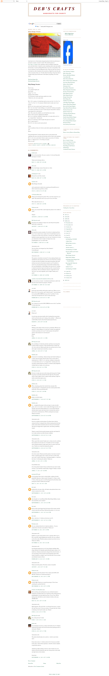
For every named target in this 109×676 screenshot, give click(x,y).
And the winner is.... (70, 247)
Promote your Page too (67, 64)
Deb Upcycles (35, 220)
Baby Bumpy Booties (68, 95)
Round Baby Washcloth (68, 88)
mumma (33, 181)
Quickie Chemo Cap (67, 111)
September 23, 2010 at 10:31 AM (41, 435)
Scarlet (33, 153)
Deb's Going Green (69, 33)
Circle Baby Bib (66, 77)
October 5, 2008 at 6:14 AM (40, 242)
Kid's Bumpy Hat (67, 99)
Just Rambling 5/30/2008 (71, 239)
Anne (33, 230)
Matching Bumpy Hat (33, 79)
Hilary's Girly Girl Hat (68, 84)
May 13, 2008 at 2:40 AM (39, 162)
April (67, 271)
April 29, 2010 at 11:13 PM (39, 338)
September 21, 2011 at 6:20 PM (41, 493)
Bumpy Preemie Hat (67, 97)
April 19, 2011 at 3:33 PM (39, 461)
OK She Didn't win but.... (71, 243)
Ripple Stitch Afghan (70, 257)
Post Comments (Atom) (39, 666)
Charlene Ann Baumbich (37, 589)
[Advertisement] (54, 19)
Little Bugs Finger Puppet (68, 102)
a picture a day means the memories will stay (41, 278)
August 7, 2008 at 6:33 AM (39, 226)
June (67, 235)
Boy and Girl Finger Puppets (69, 106)
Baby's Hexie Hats (67, 73)
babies (34, 145)
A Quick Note (69, 241)
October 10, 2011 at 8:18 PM (40, 529)
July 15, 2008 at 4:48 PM (39, 204)
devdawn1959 (35, 474)
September (68, 229)
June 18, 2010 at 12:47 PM (39, 367)
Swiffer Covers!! (69, 266)
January (68, 277)
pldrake (33, 383)
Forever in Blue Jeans (69, 34)
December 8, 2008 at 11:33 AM (41, 252)
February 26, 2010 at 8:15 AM (41, 297)
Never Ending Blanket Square (69, 120)
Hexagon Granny (67, 122)
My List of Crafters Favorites (69, 142)
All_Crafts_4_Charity (33, 64)
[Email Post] (48, 143)
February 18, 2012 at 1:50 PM (40, 559)
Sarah (33, 623)
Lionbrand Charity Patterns (69, 149)
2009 (66, 219)
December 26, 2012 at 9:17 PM (41, 576)
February (68, 275)
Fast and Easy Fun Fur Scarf (69, 124)
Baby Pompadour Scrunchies (69, 89)
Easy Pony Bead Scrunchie (69, 82)
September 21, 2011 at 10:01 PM (41, 512)
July (67, 233)
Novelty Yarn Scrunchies (68, 91)
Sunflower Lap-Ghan (67, 100)
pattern (48, 145)
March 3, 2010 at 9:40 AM (39, 321)
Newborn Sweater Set (67, 109)
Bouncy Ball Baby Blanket (69, 75)
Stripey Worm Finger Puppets (69, 104)
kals (33, 487)
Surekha (33, 354)
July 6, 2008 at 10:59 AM (39, 191)
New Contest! (69, 245)
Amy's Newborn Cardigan (68, 71)
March (67, 273)
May (67, 237)
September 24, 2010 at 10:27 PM (41, 448)
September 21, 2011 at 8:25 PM (41, 502)
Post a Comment (31, 661)
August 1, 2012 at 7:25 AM (39, 567)
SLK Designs (66, 147)
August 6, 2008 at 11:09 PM (40, 216)
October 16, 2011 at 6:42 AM (40, 542)
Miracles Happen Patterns (68, 144)
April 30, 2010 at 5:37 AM (39, 351)
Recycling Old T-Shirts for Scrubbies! (71, 263)
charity (39, 145)
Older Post (58, 663)
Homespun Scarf (66, 86)
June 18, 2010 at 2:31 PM (39, 380)
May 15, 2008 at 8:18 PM (39, 170)
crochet (43, 145)
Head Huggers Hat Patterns (69, 145)
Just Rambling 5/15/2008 (71, 249)
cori (32, 288)
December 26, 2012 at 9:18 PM (41, 586)
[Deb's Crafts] (68, 63)
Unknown (34, 207)
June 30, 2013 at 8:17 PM (39, 631)
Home (44, 663)
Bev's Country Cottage (68, 140)
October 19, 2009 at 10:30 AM (41, 284)
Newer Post (30, 663)
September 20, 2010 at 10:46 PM (41, 415)
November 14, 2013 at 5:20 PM (41, 657)
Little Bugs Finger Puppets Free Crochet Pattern (72, 260)
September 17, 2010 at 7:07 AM (41, 399)
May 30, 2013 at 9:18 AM (39, 600)
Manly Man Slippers (67, 115)
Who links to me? (54, 674)
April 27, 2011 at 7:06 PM (39, 470)
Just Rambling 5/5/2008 (71, 269)
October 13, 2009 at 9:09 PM (40, 275)
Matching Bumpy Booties (33, 81)
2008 (66, 221)
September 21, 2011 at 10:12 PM (41, 520)
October (68, 227)
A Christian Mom (35, 194)
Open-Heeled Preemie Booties (69, 108)
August (68, 231)
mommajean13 (35, 173)
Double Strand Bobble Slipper (69, 117)
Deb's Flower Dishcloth (68, 78)
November (68, 225)
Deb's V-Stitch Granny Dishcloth (70, 80)
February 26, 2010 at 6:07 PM (40, 307)
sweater (53, 145)
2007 (66, 280)
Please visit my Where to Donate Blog (71, 132)
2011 (66, 214)
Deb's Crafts (54, 8)
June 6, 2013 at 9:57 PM (39, 612)
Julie (33, 165)
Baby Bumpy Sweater (68, 93)
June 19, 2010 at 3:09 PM (39, 391)
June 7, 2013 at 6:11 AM (39, 620)
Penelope (34, 524)
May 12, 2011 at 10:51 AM (39, 483)
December (68, 222)
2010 (66, 216)
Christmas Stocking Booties (69, 113)
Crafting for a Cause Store (68, 208)
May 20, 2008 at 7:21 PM (39, 178)
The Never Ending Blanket (69, 119)
